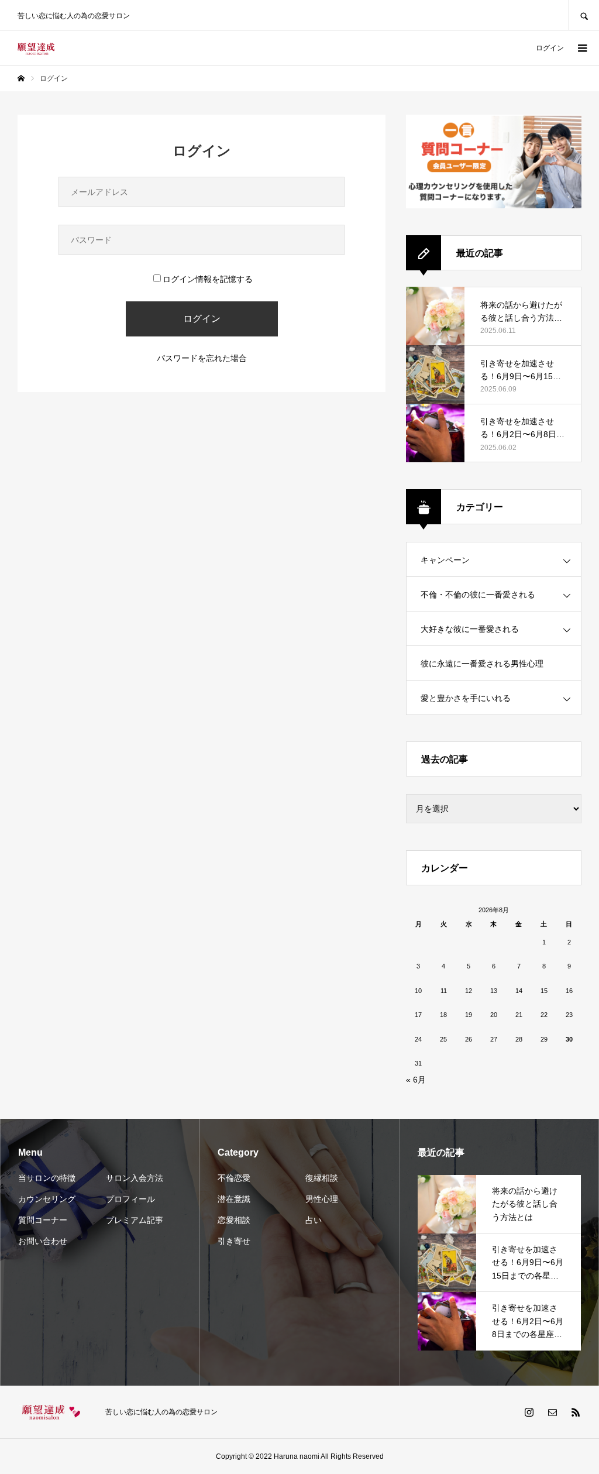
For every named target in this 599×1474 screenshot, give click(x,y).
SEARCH (584, 15)
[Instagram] (529, 1412)
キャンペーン (445, 560)
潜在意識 (234, 1199)
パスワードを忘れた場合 (202, 358)
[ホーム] (21, 78)
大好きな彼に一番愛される (470, 629)
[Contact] (552, 1412)
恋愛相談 (234, 1220)
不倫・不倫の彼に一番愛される (478, 594)
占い (313, 1220)
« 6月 (416, 1079)
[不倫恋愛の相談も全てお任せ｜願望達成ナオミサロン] (36, 48)
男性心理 (321, 1199)
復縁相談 (321, 1178)
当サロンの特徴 (46, 1178)
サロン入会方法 (134, 1178)
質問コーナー (42, 1220)
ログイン (550, 48)
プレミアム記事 (134, 1220)
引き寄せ (234, 1241)
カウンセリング (46, 1199)
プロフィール (130, 1199)
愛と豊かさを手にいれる (466, 698)
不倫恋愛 (234, 1178)
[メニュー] (581, 48)
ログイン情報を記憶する (208, 279)
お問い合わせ (42, 1241)
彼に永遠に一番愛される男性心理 (482, 663)
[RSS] (575, 1412)
